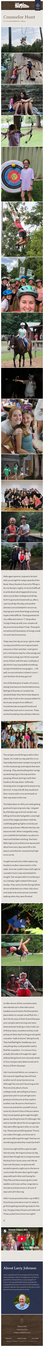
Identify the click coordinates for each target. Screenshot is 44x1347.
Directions (21, 1338)
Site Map (35, 1338)
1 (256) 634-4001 (22, 1329)
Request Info (22, 1326)
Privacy (8, 1341)
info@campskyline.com (22, 1333)
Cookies (14, 1341)
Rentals (9, 1338)
